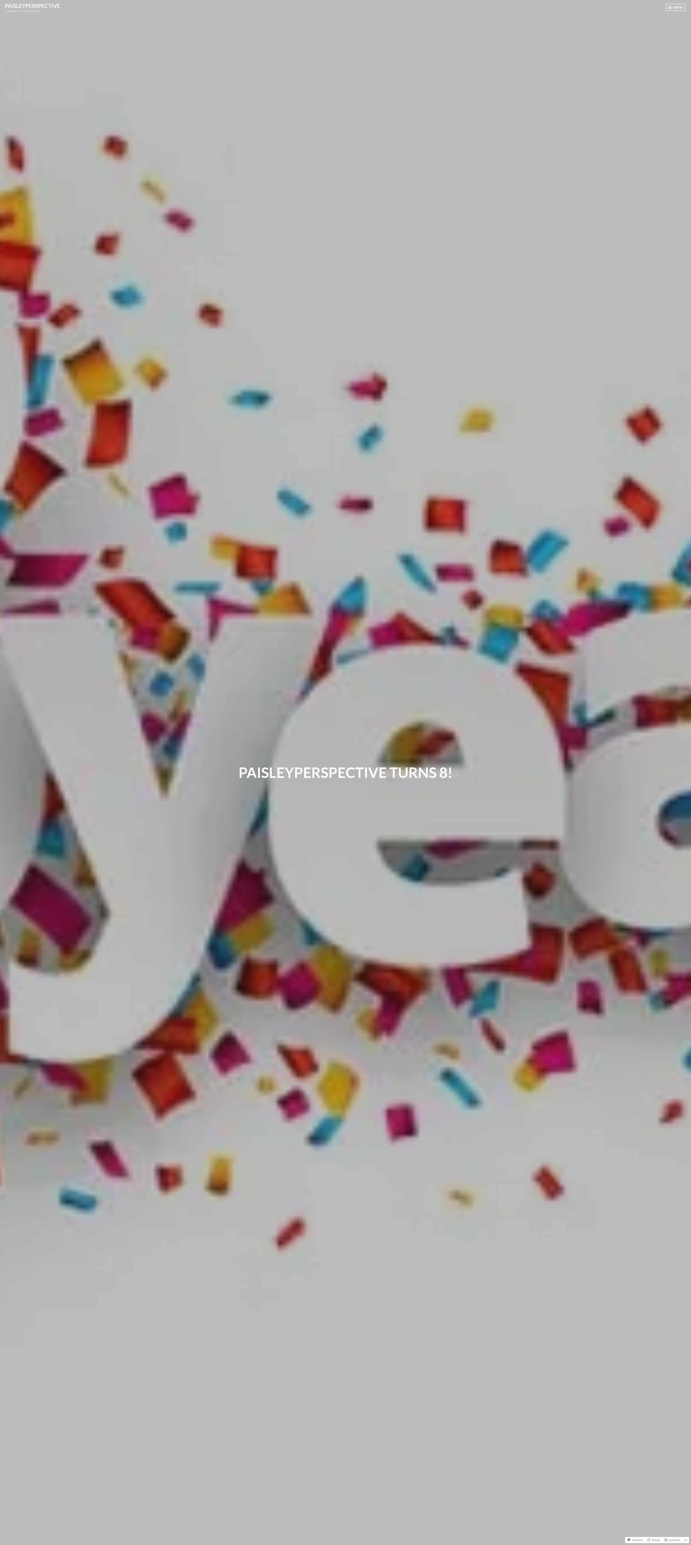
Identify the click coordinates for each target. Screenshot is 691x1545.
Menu (677, 7)
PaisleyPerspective (32, 6)
